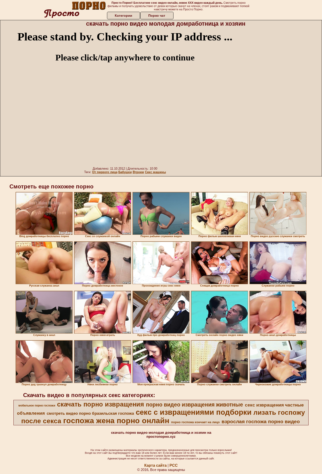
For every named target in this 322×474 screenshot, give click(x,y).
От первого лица (104, 172)
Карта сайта (155, 465)
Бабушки (125, 172)
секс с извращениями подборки (194, 412)
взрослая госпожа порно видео (261, 421)
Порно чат (156, 15)
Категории (123, 15)
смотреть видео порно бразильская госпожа (90, 413)
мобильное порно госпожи (36, 405)
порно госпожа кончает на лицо (195, 422)
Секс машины (155, 172)
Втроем (138, 172)
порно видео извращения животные (194, 405)
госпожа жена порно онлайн (116, 420)
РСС (173, 465)
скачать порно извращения (100, 404)
